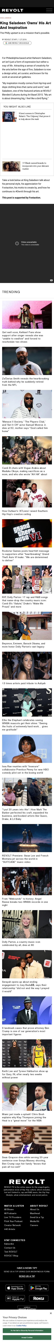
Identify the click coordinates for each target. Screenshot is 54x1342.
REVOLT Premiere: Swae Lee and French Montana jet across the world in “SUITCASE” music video (25, 858)
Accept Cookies (27, 1337)
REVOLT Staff (11, 39)
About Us (34, 1209)
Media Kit (34, 1221)
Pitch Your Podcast (13, 1221)
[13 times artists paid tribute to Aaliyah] (27, 666)
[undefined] (9, 117)
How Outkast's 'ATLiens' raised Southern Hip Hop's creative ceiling (25, 512)
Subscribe (9, 1243)
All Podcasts (10, 1213)
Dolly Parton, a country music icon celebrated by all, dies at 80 (21, 943)
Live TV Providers (12, 1217)
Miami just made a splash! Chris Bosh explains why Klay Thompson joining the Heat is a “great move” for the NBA (24, 1117)
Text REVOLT (10, 1251)
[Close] (51, 1313)
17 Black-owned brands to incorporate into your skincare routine (35, 166)
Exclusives (5, 18)
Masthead (35, 1213)
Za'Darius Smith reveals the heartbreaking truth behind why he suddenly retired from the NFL (25, 381)
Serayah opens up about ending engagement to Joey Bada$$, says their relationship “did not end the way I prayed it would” (25, 986)
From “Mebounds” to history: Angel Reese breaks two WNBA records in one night (25, 902)
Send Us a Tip (37, 1217)
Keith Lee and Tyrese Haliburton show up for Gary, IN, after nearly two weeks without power (25, 1074)
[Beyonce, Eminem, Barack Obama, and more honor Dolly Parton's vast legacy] (27, 626)
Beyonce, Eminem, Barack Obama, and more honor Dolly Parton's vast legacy (23, 645)
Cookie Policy (21, 1326)
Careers (34, 1225)
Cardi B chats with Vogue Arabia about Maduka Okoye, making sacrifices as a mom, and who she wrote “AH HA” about (24, 471)
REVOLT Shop (11, 1255)
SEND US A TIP (27, 1276)
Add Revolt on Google (18, 43)
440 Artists (9, 1229)
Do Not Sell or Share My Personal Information (27, 1330)
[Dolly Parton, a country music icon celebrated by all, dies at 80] (27, 924)
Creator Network (12, 1225)
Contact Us (9, 1247)
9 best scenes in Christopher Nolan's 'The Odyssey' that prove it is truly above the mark (34, 116)
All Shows (9, 1209)
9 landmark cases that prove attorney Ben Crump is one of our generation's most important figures (25, 1031)
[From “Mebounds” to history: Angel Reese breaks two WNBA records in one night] (27, 881)
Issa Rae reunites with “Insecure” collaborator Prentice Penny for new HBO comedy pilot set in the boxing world (25, 769)
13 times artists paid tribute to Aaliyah (24, 683)
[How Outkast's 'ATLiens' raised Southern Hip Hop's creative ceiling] (27, 493)
